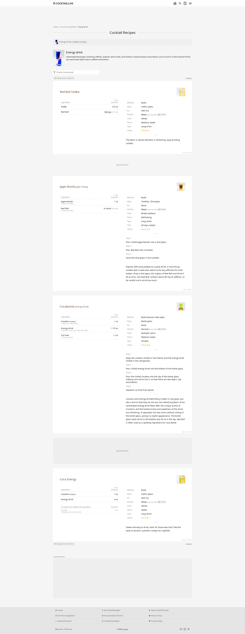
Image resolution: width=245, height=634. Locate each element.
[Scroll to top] (240, 623)
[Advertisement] (122, 451)
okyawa (125, 629)
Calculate (162, 114)
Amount (114, 102)
